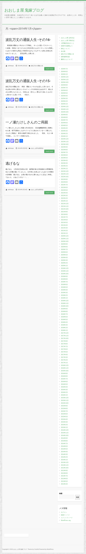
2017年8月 (64, 344)
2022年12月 (65, 171)
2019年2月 (64, 295)
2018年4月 (64, 322)
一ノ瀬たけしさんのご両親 (26, 122)
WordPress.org (66, 520)
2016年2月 (64, 392)
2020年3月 (64, 260)
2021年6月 (64, 220)
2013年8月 (64, 473)
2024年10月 (65, 112)
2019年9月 (64, 276)
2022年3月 (64, 195)
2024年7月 (64, 120)
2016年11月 (65, 368)
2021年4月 (64, 225)
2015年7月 (64, 411)
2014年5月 (64, 449)
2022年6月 (64, 187)
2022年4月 (64, 193)
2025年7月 (64, 88)
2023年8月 (64, 150)
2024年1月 (64, 136)
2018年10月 (65, 306)
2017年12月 (65, 333)
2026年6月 (64, 71)
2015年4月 (64, 419)
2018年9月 (64, 309)
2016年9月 (64, 373)
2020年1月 (64, 265)
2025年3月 (64, 98)
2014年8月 (64, 441)
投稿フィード (65, 515)
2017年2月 (64, 360)
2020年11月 (65, 238)
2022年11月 (65, 174)
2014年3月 (64, 454)
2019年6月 (64, 284)
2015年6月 (64, 414)
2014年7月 (64, 443)
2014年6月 (64, 446)
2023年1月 (64, 168)
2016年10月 (65, 371)
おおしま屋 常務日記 (67, 40)
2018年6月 (64, 317)
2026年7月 (64, 69)
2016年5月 (64, 384)
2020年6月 (64, 252)
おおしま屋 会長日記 (37, 148)
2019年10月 (65, 274)
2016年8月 (64, 376)
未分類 (63, 51)
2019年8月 (64, 279)
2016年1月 (64, 395)
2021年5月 (64, 222)
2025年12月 (65, 77)
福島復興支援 (65, 57)
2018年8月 (64, 311)
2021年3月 (64, 228)
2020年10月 (65, 241)
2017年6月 (64, 349)
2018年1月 (64, 330)
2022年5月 (64, 190)
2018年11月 (65, 303)
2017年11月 (65, 336)
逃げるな (12, 163)
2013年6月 (64, 478)
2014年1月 (64, 460)
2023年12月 (65, 139)
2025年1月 (64, 104)
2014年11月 (65, 433)
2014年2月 (64, 457)
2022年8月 (64, 182)
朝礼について (65, 48)
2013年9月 (64, 470)
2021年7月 (64, 217)
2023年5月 (64, 158)
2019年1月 (64, 298)
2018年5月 (64, 319)
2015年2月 (64, 424)
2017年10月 (65, 338)
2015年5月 (64, 416)
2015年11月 (65, 400)
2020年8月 (64, 247)
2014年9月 (64, 438)
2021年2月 (64, 230)
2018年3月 (64, 325)
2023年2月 (64, 166)
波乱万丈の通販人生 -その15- (28, 81)
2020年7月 (64, 249)
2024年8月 (64, 117)
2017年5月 (64, 352)
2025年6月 (64, 90)
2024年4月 (64, 128)
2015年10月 (65, 403)
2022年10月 (65, 176)
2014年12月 (65, 430)
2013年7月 (64, 476)
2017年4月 (64, 354)
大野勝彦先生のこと (67, 43)
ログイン (64, 512)
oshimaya (11, 65)
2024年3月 (64, 131)
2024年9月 (64, 114)
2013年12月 (65, 462)
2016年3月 (64, 389)
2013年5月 (64, 481)
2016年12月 (65, 365)
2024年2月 (64, 133)
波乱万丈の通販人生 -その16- (28, 39)
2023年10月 (65, 144)
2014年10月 (65, 435)
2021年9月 (64, 212)
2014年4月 (64, 451)
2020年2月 (64, 263)
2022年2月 (64, 198)
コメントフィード (67, 518)
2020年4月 (64, 257)
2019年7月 (64, 282)
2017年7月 (64, 346)
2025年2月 (64, 101)
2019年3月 (64, 292)
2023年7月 (64, 152)
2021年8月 (64, 214)
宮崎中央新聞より (67, 46)
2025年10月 (65, 82)
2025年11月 (65, 79)
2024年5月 (64, 125)
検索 (60, 493)
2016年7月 (64, 379)
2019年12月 (65, 268)
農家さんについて (67, 59)
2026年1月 (64, 74)
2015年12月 (65, 398)
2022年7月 (64, 185)
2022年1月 (64, 201)
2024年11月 (65, 109)
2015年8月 (64, 408)
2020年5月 (64, 255)
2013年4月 (64, 484)
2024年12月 (65, 106)
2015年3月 (64, 422)
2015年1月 (64, 427)
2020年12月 (65, 236)
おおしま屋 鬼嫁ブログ (24, 10)
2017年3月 (64, 357)
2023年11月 (65, 141)
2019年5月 (64, 287)
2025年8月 (64, 85)
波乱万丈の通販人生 (37, 65)
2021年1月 (64, 233)
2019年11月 (65, 271)
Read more (49, 69)
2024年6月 (64, 123)
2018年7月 (64, 314)
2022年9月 (64, 179)
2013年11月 (65, 465)
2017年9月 (64, 341)
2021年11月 (65, 206)
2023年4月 (64, 160)
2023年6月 (64, 155)
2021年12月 (65, 203)
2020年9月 (64, 244)
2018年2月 (64, 327)
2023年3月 (64, 163)
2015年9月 (64, 406)
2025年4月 (64, 96)
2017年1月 (64, 362)
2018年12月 (65, 300)
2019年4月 (64, 290)
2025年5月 (64, 93)
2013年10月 (65, 468)
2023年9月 (64, 147)
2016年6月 (64, 381)
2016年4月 (64, 387)
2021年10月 (65, 209)
